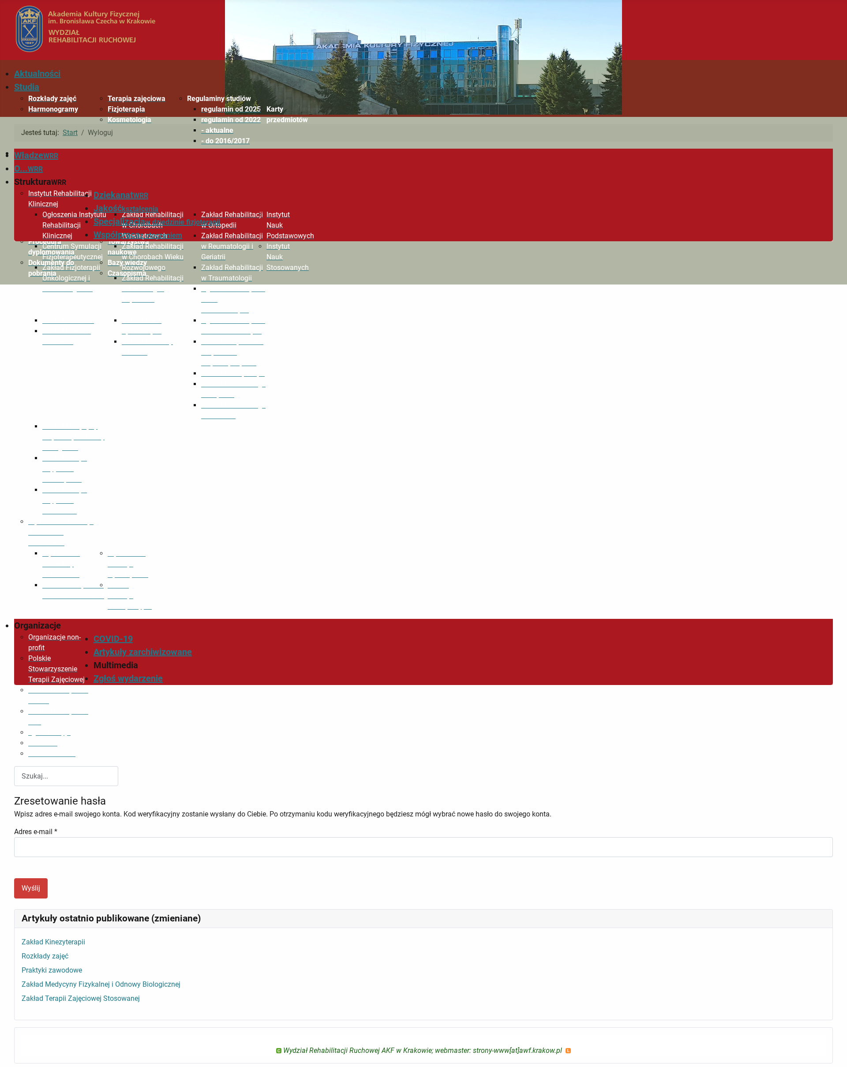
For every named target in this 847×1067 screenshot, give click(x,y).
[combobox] (66, 776)
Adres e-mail (35, 831)
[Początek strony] (831, 1050)
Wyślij (31, 888)
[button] (219, 99)
